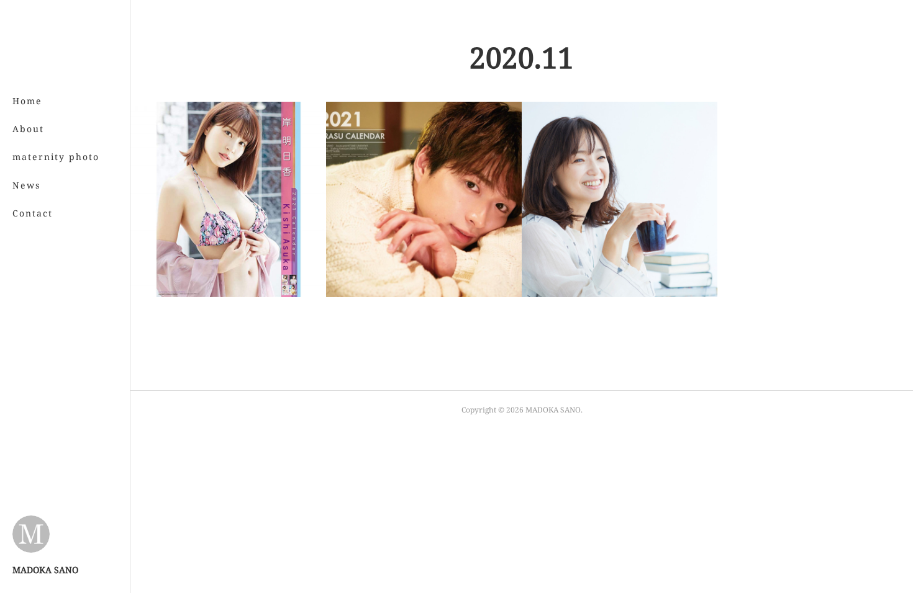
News (26, 185)
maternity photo (55, 157)
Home (27, 101)
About (28, 129)
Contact (32, 213)
